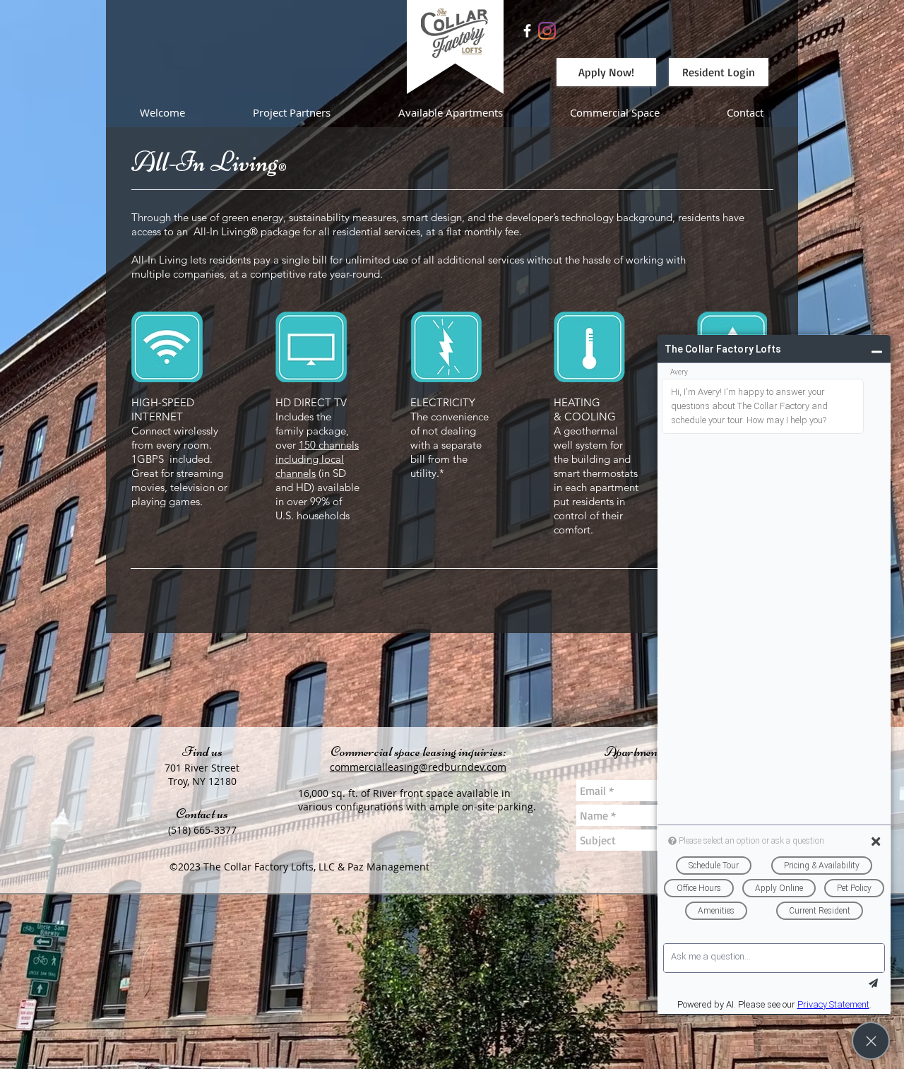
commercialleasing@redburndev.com (418, 767)
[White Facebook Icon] (527, 31)
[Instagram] (547, 31)
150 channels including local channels (317, 459)
